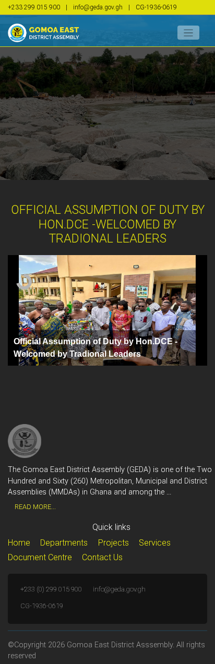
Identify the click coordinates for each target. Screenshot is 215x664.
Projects (113, 543)
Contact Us (102, 557)
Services (155, 543)
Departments (64, 543)
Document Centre (40, 557)
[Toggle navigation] (188, 33)
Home (19, 543)
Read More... (35, 507)
